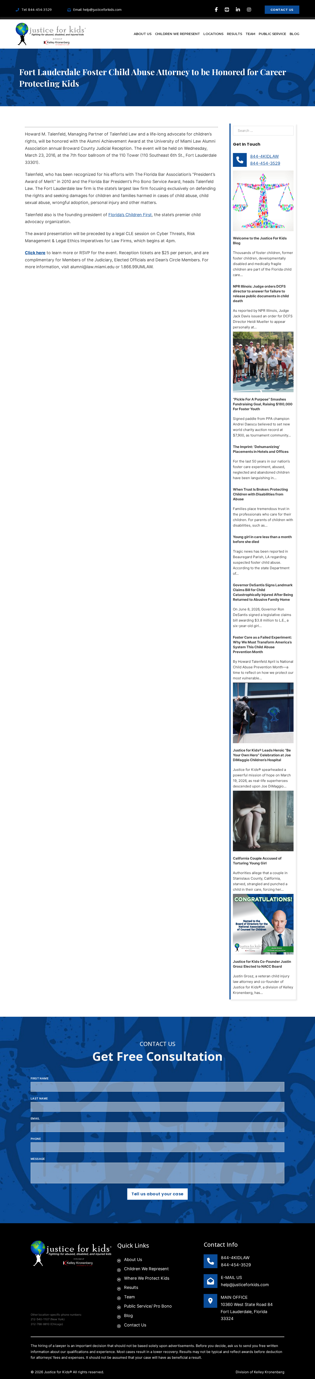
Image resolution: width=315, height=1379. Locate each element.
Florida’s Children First (130, 214)
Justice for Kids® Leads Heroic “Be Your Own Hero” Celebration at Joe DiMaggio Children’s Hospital (262, 755)
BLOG (294, 34)
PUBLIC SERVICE (272, 34)
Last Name (39, 1098)
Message (38, 1159)
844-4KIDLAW (264, 156)
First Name (39, 1078)
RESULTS (234, 34)
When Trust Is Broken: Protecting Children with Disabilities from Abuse (260, 494)
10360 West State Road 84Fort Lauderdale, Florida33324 (247, 1311)
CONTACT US (282, 10)
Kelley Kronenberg (269, 1372)
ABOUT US (143, 34)
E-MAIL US (231, 1277)
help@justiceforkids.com (245, 1284)
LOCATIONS (213, 34)
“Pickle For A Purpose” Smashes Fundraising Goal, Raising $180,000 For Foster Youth (262, 404)
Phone (36, 1138)
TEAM (250, 34)
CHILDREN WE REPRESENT (177, 34)
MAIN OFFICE (234, 1297)
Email (35, 1118)
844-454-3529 (265, 163)
